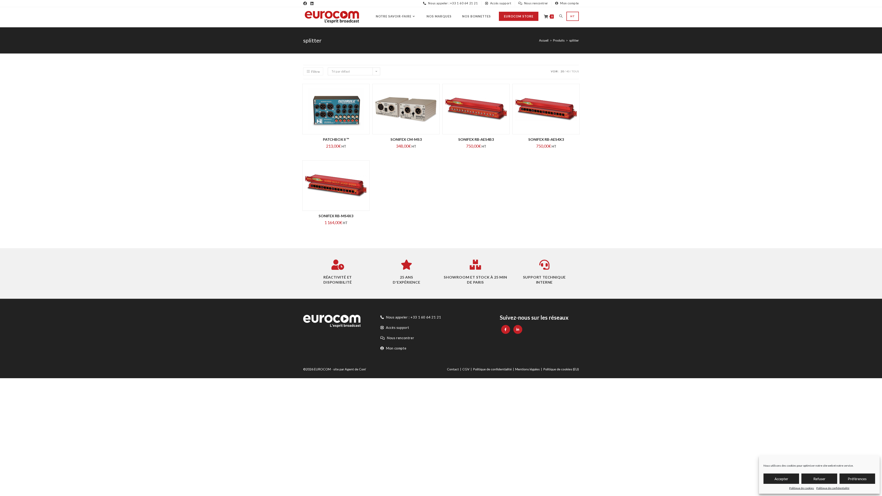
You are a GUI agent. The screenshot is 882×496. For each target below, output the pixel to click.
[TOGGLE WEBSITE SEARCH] (561, 16)
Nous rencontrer (535, 3)
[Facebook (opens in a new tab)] (305, 3)
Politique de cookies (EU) (561, 369)
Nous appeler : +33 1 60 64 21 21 (452, 3)
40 (567, 71)
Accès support (500, 3)
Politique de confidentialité (832, 488)
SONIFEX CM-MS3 (406, 139)
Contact (453, 369)
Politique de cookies (801, 488)
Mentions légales (527, 369)
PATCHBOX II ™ (336, 139)
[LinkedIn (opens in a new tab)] (312, 3)
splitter (574, 40)
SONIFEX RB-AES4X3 (546, 139)
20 (562, 71)
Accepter (781, 479)
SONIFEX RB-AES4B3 (476, 139)
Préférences (857, 479)
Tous (575, 71)
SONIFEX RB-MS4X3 (336, 216)
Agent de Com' (355, 369)
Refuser (819, 479)
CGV (465, 369)
